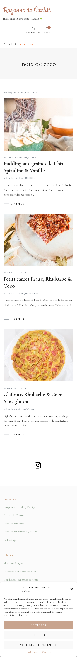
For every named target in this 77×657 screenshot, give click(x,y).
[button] (71, 589)
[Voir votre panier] (47, 29)
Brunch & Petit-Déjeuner (20, 157)
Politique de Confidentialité (20, 571)
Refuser (38, 635)
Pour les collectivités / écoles (20, 531)
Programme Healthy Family (19, 507)
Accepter (38, 625)
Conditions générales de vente (21, 579)
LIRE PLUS (17, 204)
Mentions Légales (14, 563)
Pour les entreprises (15, 523)
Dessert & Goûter (15, 272)
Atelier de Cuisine (14, 515)
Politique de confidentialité (39, 652)
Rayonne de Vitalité (27, 10)
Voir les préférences (38, 645)
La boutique (10, 540)
